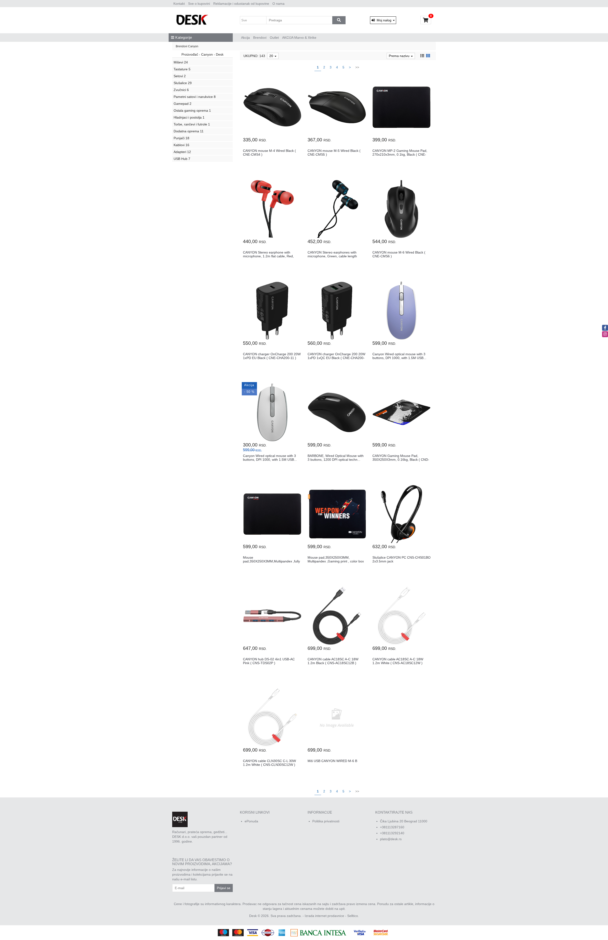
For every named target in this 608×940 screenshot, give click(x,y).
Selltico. (353, 916)
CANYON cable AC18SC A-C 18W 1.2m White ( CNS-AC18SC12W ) (397, 661)
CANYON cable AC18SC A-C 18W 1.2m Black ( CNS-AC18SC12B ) (333, 661)
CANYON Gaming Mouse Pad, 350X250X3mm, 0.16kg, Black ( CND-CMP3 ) (400, 459)
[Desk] (192, 20)
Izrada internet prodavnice (324, 916)
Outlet (274, 37)
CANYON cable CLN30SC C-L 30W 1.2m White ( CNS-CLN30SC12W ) (269, 762)
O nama (278, 3)
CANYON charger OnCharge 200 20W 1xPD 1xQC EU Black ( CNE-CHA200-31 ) (336, 357)
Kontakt (179, 3)
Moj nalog (383, 20)
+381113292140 (392, 833)
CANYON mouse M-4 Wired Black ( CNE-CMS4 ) (269, 152)
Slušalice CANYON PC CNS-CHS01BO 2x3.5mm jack (401, 559)
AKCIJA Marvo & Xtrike (299, 37)
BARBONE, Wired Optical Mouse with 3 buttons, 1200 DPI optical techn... (336, 457)
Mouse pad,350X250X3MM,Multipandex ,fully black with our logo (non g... (271, 561)
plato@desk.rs (391, 839)
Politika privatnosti (325, 821)
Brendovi (259, 37)
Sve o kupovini (199, 3)
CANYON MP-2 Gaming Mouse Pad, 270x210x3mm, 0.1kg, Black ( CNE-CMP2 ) (399, 154)
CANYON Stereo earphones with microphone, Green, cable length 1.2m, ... (332, 256)
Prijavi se (223, 888)
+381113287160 (392, 827)
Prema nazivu (399, 56)
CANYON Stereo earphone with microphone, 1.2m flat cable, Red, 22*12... (268, 256)
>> (357, 67)
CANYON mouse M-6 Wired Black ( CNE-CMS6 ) (398, 254)
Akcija (245, 37)
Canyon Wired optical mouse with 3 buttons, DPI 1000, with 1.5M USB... (399, 356)
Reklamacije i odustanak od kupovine (241, 3)
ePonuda (251, 821)
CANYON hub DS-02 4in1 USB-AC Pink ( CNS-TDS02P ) (269, 661)
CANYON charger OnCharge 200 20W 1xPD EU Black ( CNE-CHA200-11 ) (272, 356)
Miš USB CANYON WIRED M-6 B (332, 761)
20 (271, 56)
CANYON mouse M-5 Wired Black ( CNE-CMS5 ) (334, 152)
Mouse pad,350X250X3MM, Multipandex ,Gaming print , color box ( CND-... (336, 561)
